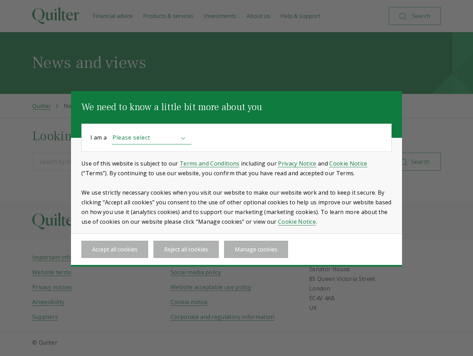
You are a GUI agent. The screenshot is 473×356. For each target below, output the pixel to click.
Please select (131, 137)
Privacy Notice (297, 163)
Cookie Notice (348, 163)
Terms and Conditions (209, 163)
